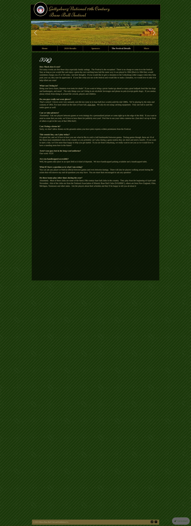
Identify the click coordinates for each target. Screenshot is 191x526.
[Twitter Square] (152, 522)
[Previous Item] (35, 32)
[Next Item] (153, 32)
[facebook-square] (156, 522)
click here (91, 105)
